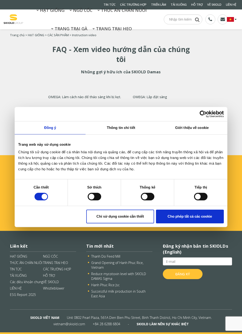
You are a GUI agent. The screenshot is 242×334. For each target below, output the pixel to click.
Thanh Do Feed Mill (105, 256)
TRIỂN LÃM (158, 5)
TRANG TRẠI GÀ (70, 28)
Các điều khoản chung (26, 282)
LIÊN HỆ (231, 5)
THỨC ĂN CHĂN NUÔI (123, 10)
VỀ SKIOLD (214, 5)
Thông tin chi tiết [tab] (121, 128)
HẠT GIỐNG (52, 10)
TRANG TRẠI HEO (113, 28)
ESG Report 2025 (23, 294)
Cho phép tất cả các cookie (190, 216)
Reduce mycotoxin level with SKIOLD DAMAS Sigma (118, 276)
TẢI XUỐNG (179, 5)
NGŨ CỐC (82, 10)
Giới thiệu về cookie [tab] (192, 128)
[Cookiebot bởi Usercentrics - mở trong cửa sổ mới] (203, 114)
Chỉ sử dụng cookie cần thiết (120, 216)
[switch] (94, 196)
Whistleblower (53, 288)
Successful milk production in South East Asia (118, 293)
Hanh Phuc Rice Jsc (105, 285)
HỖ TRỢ (197, 5)
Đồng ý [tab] (50, 128)
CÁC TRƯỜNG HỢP (57, 269)
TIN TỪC (16, 269)
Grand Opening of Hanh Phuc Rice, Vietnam (117, 265)
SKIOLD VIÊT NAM (44, 317)
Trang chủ (17, 35)
